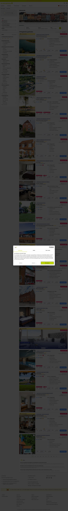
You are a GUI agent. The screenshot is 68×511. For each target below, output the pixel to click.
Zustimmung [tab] (20, 250)
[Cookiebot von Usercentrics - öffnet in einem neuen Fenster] (50, 247)
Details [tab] (34, 250)
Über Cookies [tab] (48, 250)
